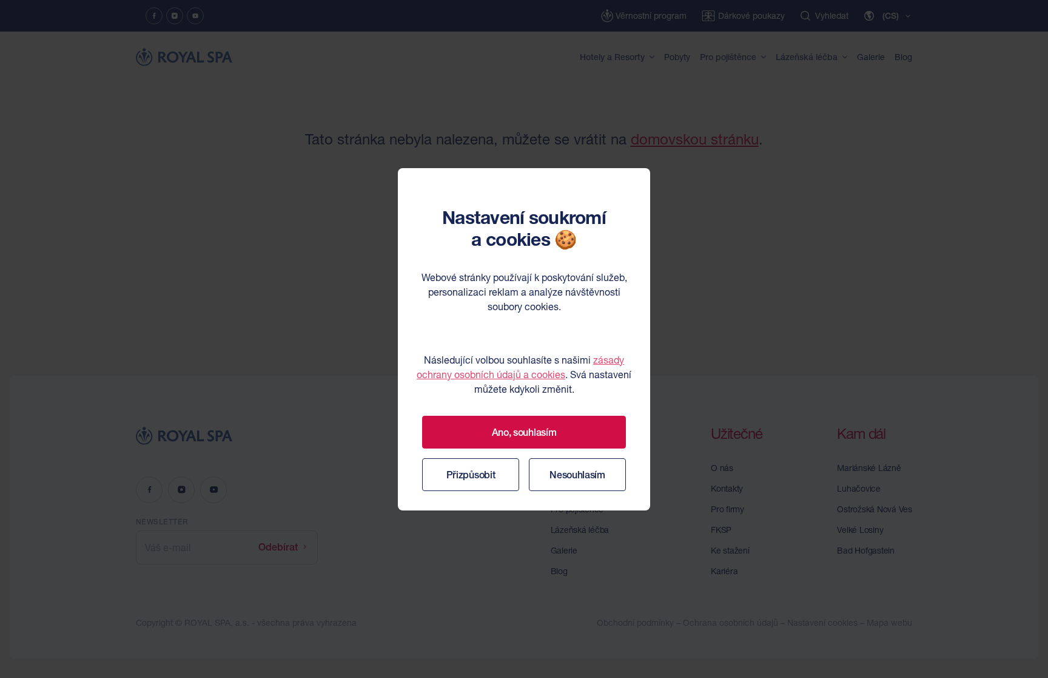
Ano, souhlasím (524, 432)
